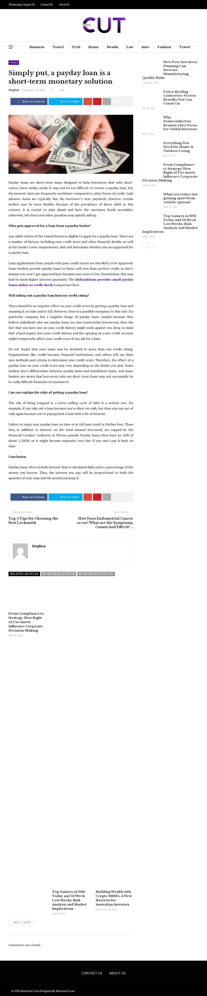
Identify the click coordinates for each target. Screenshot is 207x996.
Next (27, 922)
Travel (58, 47)
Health (112, 47)
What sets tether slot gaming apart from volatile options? (180, 198)
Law (129, 47)
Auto (145, 47)
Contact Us (46, 4)
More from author (59, 573)
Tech (76, 47)
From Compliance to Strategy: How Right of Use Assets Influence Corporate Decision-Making (26, 622)
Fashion (164, 47)
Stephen (13, 90)
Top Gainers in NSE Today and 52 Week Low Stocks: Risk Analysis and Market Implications (69, 900)
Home (93, 47)
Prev (16, 922)
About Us (64, 4)
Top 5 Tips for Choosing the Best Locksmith (33, 520)
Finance (14, 62)
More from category (96, 573)
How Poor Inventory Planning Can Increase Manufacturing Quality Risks (169, 70)
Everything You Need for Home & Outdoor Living (178, 147)
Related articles (24, 573)
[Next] (152, 245)
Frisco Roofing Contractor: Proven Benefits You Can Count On (179, 97)
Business (37, 47)
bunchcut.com (65, 991)
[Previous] (145, 245)
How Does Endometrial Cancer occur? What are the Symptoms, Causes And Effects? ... (105, 522)
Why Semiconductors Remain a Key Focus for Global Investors (180, 123)
